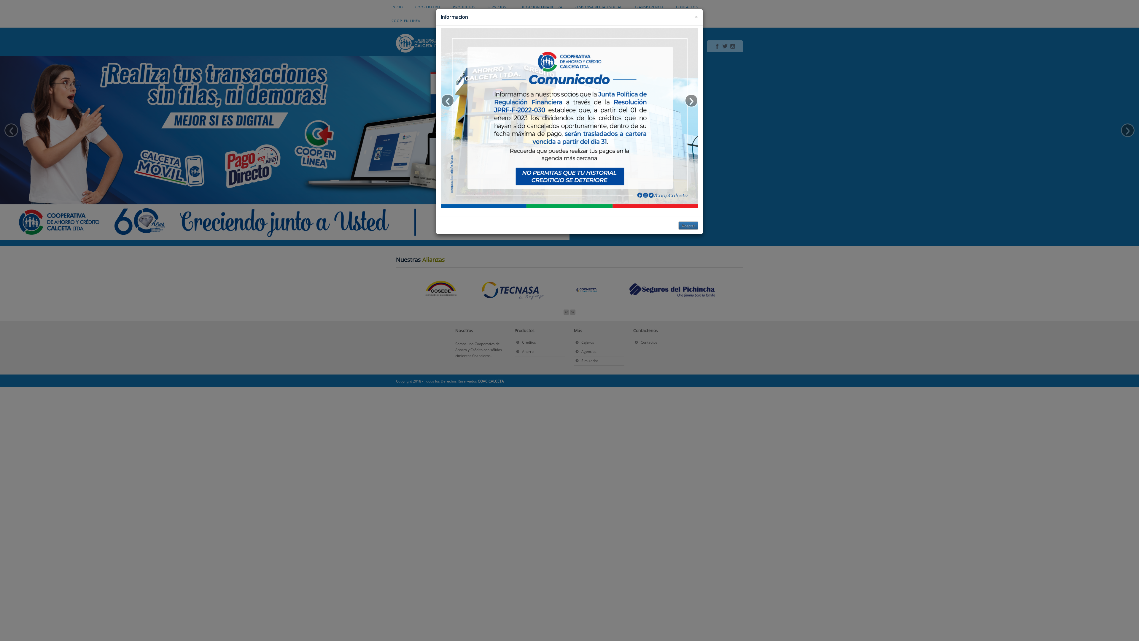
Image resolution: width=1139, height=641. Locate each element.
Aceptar (688, 225)
